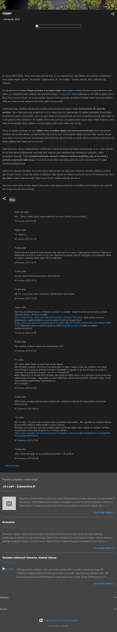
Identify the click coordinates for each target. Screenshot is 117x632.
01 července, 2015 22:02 (27, 440)
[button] (113, 14)
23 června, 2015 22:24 (25, 351)
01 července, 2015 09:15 (27, 408)
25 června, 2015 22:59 (25, 388)
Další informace (104, 512)
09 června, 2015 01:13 (25, 239)
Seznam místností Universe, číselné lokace (29, 557)
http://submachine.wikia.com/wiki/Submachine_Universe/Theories (48, 317)
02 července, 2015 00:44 (27, 458)
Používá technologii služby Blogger (60, 620)
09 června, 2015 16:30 (25, 333)
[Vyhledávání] (113, 6)
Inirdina (47, 112)
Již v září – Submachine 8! (18, 486)
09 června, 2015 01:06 (25, 221)
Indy (17, 359)
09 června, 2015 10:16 (25, 280)
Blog (12, 199)
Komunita (8, 522)
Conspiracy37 (64, 94)
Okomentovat (12, 465)
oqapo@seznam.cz (71, 325)
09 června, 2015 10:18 (25, 298)
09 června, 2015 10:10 (25, 262)
